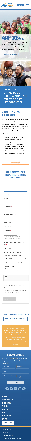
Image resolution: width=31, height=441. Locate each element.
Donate (20, 5)
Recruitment (6, 409)
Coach (12, 376)
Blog (3, 412)
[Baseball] (15, 268)
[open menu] (27, 5)
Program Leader (20, 376)
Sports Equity (6, 403)
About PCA (5, 396)
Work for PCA (6, 415)
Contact (4, 419)
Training (5, 406)
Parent (5, 376)
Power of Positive (7, 400)
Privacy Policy (7, 430)
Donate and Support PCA (15, 319)
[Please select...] (15, 266)
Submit (15, 382)
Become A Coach (10, 54)
